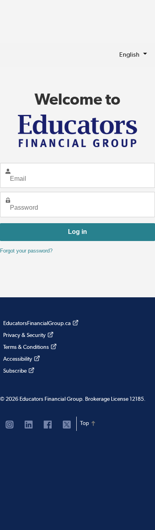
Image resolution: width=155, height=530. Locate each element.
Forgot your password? (26, 251)
